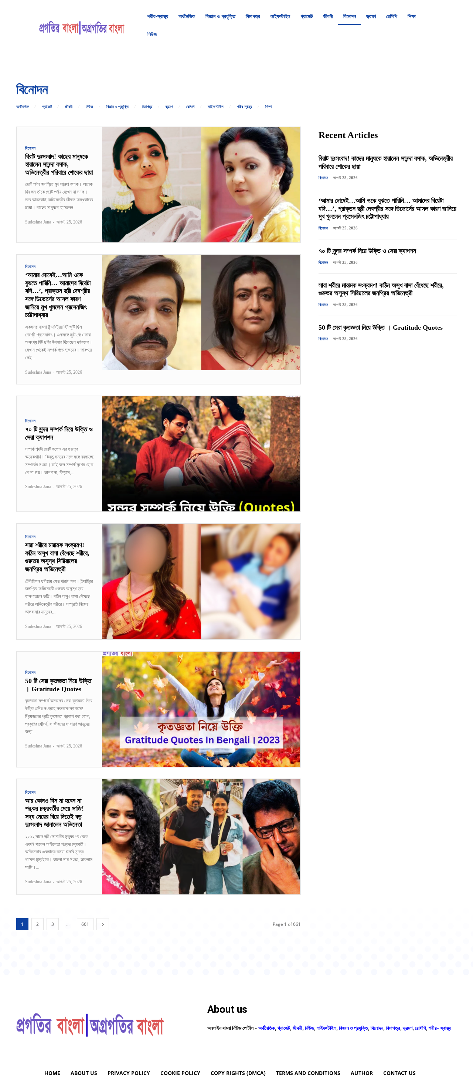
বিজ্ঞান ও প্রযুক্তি (117, 107)
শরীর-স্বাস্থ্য (244, 107)
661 (85, 924)
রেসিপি (190, 107)
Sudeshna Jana (38, 222)
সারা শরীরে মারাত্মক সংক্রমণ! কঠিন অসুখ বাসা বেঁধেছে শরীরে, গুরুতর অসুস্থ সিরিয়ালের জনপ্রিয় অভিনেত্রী (57, 557)
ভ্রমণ (169, 107)
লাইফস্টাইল (216, 107)
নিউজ (89, 107)
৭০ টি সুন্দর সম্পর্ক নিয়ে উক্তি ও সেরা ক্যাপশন (367, 251)
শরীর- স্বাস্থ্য (440, 1028)
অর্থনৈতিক (22, 107)
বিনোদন (30, 148)
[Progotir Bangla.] (82, 25)
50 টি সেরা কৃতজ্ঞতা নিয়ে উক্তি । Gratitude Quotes (381, 327)
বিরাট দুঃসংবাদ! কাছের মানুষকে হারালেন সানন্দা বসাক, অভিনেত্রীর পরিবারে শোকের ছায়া (59, 164)
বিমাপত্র (147, 107)
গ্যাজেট (47, 107)
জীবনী (68, 107)
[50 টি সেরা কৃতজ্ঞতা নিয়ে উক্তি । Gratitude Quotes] (201, 709)
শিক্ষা (268, 107)
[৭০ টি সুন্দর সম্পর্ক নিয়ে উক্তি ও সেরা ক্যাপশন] (201, 453)
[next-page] (102, 924)
